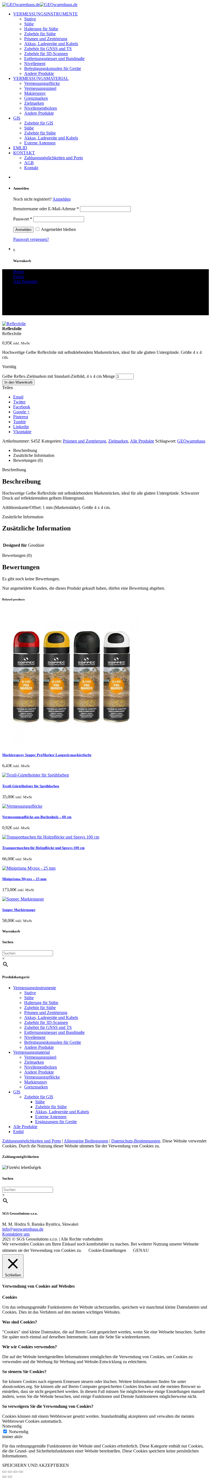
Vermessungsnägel (40, 88)
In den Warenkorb (18, 382)
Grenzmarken (36, 98)
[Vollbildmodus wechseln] (15, 1472)
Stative (30, 19)
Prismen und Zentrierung (45, 38)
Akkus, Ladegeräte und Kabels (51, 43)
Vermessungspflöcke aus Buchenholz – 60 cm (36, 817)
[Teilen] (10, 1472)
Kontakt (31, 167)
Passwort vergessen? (31, 239)
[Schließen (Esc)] (4, 1472)
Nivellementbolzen (40, 108)
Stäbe (29, 23)
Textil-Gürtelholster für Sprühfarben (30, 786)
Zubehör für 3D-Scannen (46, 53)
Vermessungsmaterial (31, 1052)
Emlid (18, 1131)
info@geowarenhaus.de (22, 1229)
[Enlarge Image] (14, 323)
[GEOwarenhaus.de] (39, 4)
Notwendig (18, 1431)
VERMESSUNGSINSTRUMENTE (45, 14)
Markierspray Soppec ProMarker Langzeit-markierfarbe (46, 755)
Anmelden (61, 199)
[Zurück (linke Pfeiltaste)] (4, 1477)
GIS (16, 118)
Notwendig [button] (12, 1426)
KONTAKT (24, 152)
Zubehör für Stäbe (40, 33)
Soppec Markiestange (18, 910)
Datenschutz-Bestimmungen (135, 1141)
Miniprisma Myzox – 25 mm (24, 879)
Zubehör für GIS (38, 123)
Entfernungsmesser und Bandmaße (54, 58)
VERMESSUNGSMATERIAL (41, 78)
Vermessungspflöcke (42, 83)
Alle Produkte (142, 441)
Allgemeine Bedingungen (86, 1141)
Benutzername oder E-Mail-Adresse (46, 208)
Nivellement (34, 63)
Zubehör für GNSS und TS (48, 48)
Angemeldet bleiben (58, 229)
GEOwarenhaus (191, 441)
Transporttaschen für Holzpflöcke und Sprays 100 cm (43, 848)
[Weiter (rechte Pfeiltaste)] (10, 1477)
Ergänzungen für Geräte (56, 1121)
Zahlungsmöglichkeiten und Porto (53, 157)
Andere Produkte (39, 73)
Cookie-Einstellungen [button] (107, 1250)
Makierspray (35, 93)
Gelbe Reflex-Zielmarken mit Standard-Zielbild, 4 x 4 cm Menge (58, 376)
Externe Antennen (39, 143)
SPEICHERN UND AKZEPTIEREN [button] (35, 1465)
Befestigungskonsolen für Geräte (52, 68)
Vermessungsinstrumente (34, 987)
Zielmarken (34, 103)
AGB (29, 162)
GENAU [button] (141, 1250)
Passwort (22, 219)
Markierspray (35, 1082)
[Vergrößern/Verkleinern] (21, 1472)
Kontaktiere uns (16, 1234)
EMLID (20, 147)
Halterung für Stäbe (41, 28)
